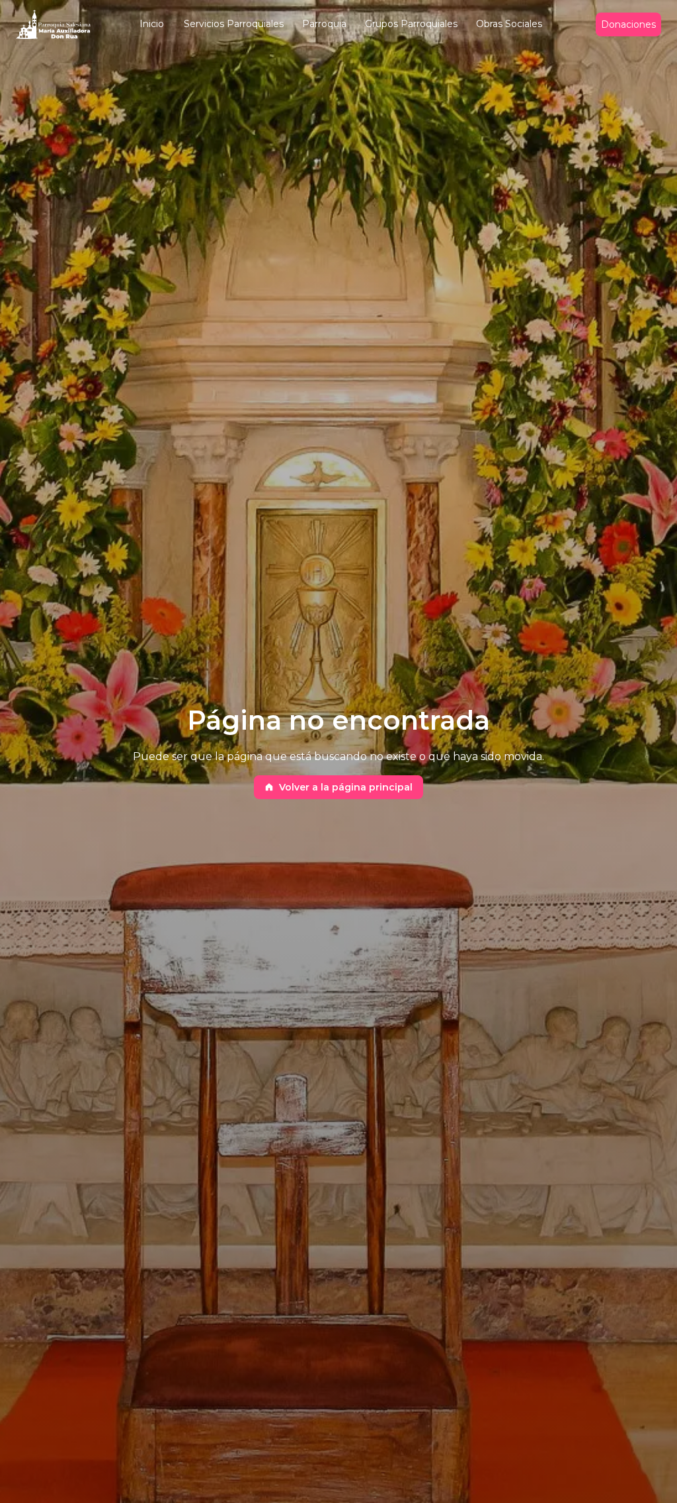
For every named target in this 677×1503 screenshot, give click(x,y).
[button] (152, 25)
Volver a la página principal (346, 787)
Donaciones (628, 24)
